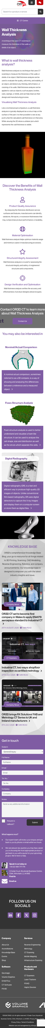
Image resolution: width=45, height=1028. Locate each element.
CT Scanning (29, 952)
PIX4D (4, 989)
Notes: (4, 799)
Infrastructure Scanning (33, 960)
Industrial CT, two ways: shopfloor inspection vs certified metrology (21, 669)
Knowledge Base (8, 952)
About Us (5, 945)
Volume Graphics (8, 977)
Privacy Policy (34, 1019)
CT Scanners (29, 975)
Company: (6, 789)
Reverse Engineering (32, 945)
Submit (35, 822)
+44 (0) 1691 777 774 (17, 867)
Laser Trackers (30, 979)
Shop (4, 960)
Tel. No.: (5, 778)
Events (4, 956)
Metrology (28, 948)
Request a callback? (11, 821)
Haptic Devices (30, 987)
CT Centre (24, 20)
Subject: (5, 747)
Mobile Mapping (30, 956)
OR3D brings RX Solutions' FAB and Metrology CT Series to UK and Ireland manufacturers (22, 717)
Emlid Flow (6, 981)
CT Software (7, 985)
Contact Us (22, 321)
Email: (4, 767)
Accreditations (7, 948)
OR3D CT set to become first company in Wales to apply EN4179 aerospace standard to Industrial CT (22, 617)
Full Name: (6, 757)
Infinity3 (33, 1025)
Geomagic (6, 973)
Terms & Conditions (27, 1022)
